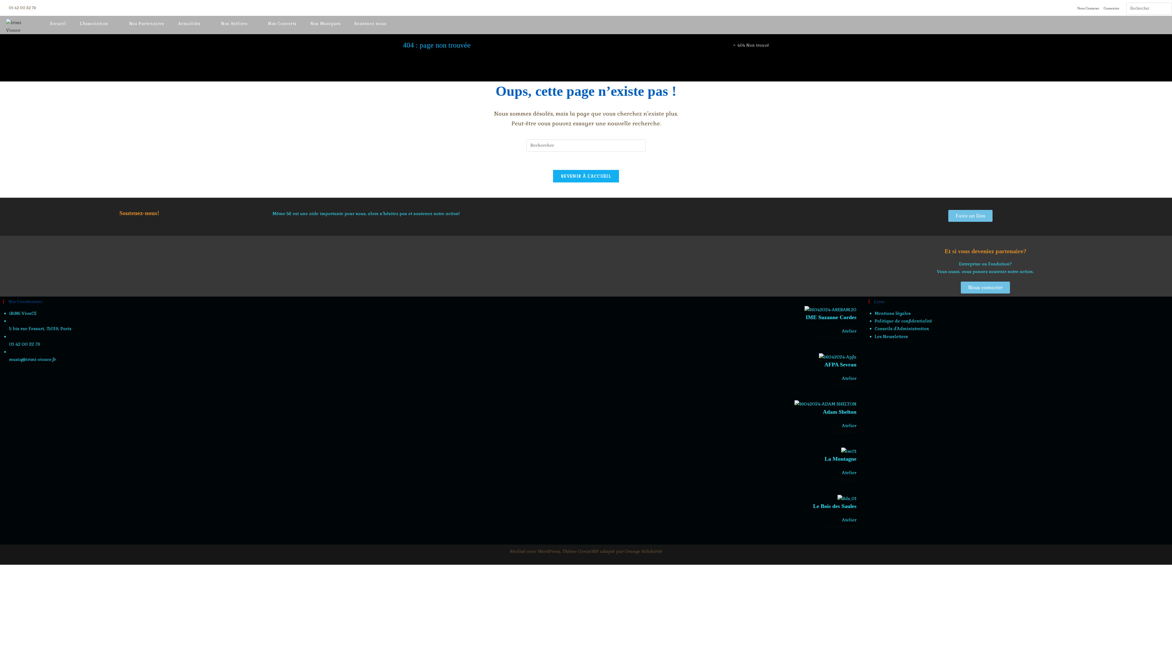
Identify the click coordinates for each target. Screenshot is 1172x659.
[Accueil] (729, 45)
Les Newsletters (891, 336)
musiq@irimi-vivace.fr (32, 359)
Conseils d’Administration (902, 328)
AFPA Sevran (840, 365)
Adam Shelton (839, 412)
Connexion (1111, 8)
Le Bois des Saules (834, 506)
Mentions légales (893, 313)
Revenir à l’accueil (586, 176)
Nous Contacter (1088, 8)
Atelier (849, 331)
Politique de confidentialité (903, 321)
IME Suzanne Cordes (831, 317)
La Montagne (840, 459)
